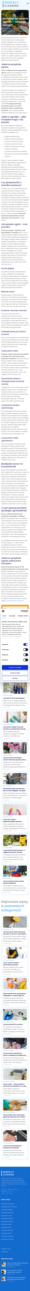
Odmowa (15, 678)
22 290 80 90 (9, 1191)
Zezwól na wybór (15, 673)
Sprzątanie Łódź (6, 1227)
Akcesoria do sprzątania (9, 991)
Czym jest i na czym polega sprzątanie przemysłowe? (16, 1278)
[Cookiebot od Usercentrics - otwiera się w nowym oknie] (21, 611)
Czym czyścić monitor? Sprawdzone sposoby (14, 1271)
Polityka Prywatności (6, 1193)
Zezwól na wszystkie (15, 667)
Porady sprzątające (19, 28)
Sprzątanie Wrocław (7, 1212)
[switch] (25, 649)
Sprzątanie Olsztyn (7, 1230)
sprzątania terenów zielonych (14, 601)
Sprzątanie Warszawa (7, 1204)
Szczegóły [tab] (12, 615)
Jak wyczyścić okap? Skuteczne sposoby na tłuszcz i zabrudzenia (17, 1265)
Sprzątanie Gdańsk (7, 1221)
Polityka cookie (6, 1248)
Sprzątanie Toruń (6, 1215)
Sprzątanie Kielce (6, 1233)
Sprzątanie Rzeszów (7, 1236)
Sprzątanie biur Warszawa (9, 1206)
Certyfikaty (4, 1251)
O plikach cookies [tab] (23, 615)
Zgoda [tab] (4, 615)
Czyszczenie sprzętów (8, 929)
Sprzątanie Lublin (6, 1224)
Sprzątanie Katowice (7, 1239)
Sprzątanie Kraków (7, 1209)
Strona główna (6, 28)
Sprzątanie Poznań (7, 1218)
